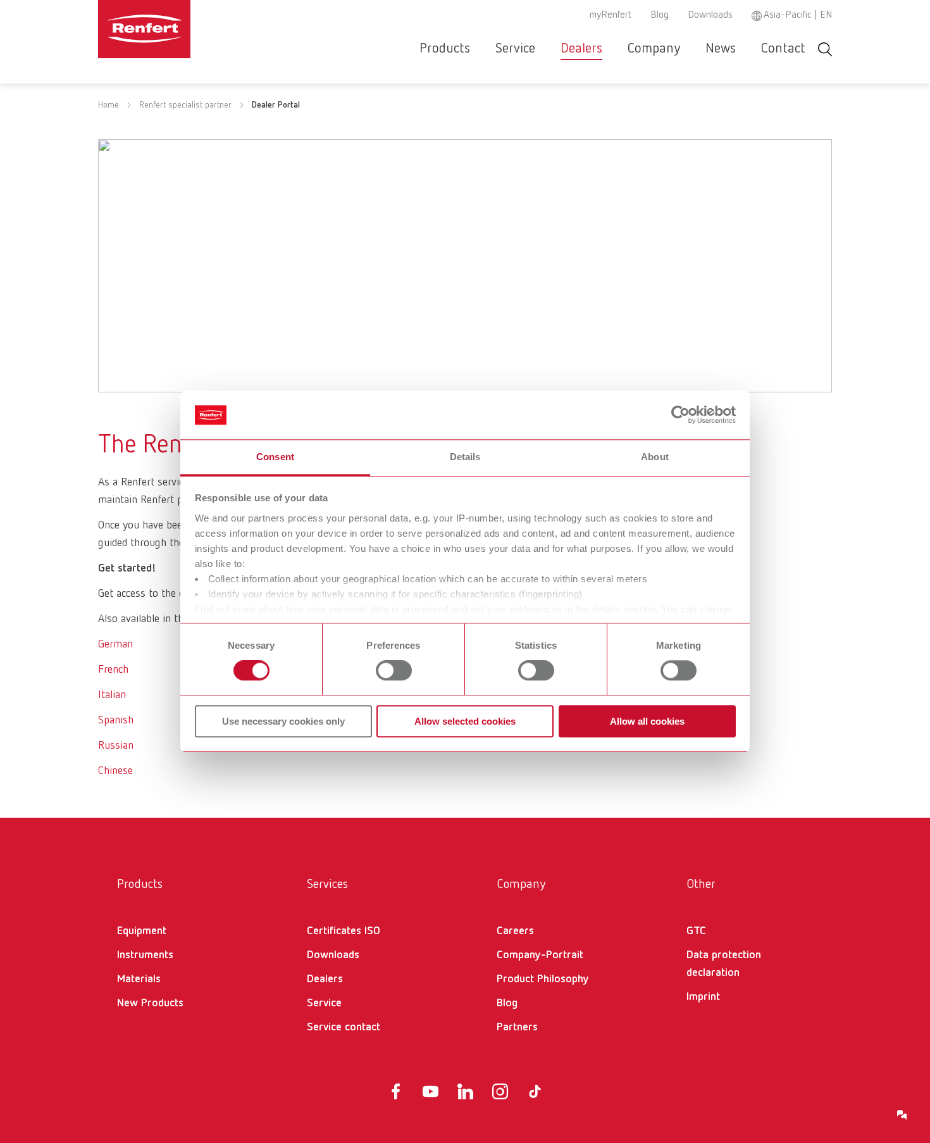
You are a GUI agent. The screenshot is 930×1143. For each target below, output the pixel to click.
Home (108, 105)
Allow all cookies (647, 721)
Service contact (343, 1027)
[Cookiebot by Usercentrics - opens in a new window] (680, 415)
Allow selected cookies (465, 721)
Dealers (581, 49)
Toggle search (825, 49)
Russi (110, 745)
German (115, 644)
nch (120, 669)
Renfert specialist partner (185, 105)
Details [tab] (465, 456)
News (720, 49)
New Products (150, 1003)
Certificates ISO (343, 931)
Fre (105, 669)
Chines (113, 771)
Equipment (141, 931)
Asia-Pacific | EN (798, 15)
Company (654, 49)
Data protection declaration (723, 963)
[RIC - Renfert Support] (902, 1115)
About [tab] (655, 456)
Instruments (145, 955)
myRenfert (610, 15)
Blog (659, 15)
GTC (696, 931)
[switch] (394, 670)
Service (515, 49)
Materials (139, 979)
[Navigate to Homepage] (183, 29)
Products (444, 49)
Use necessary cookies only (283, 721)
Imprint (703, 996)
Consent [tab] (275, 456)
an (120, 695)
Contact (783, 49)
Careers (515, 931)
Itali (106, 695)
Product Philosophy (543, 979)
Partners (517, 1027)
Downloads (710, 15)
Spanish (115, 720)
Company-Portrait (540, 955)
